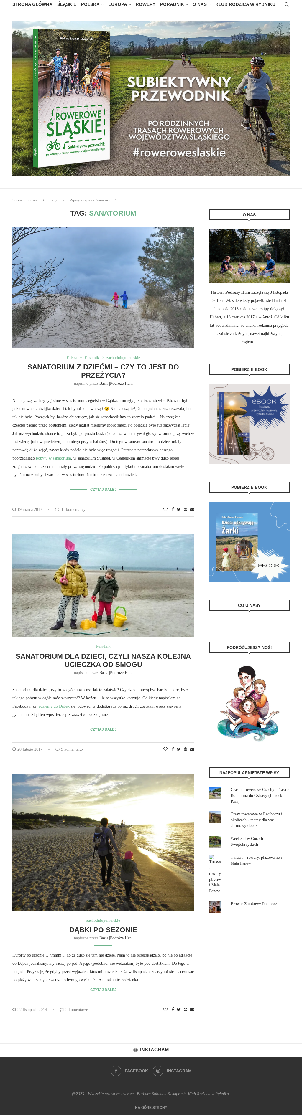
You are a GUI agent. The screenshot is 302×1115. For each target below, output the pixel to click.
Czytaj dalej (103, 490)
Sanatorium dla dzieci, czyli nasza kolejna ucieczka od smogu (103, 660)
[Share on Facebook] (173, 509)
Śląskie (66, 4)
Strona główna (32, 4)
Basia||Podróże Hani (116, 383)
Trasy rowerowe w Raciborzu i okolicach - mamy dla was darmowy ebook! (256, 820)
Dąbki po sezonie (103, 930)
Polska (90, 4)
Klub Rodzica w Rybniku (245, 4)
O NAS (200, 4)
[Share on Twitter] (179, 509)
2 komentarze (76, 1009)
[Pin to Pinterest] (185, 509)
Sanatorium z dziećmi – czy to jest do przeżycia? (103, 371)
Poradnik (172, 4)
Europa (117, 4)
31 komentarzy (73, 509)
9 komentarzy (72, 749)
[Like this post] (165, 509)
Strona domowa (24, 200)
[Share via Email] (192, 509)
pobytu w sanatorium (53, 458)
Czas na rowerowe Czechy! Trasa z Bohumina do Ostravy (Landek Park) (260, 795)
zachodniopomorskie (123, 357)
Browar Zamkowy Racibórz (254, 904)
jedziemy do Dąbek (53, 706)
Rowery (145, 4)
